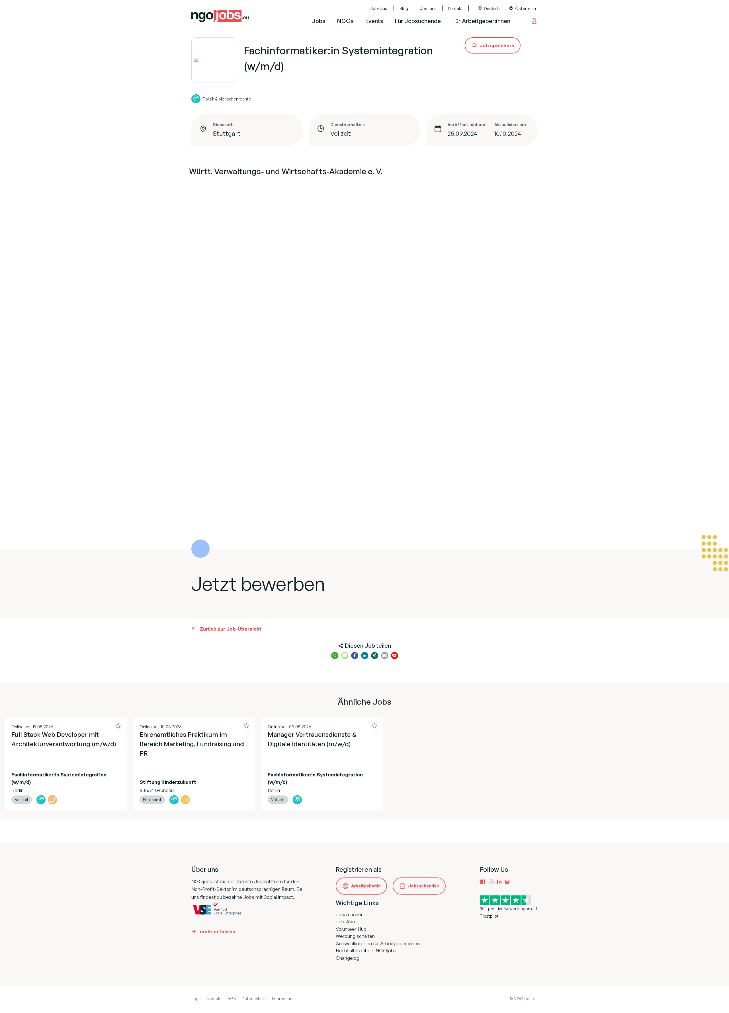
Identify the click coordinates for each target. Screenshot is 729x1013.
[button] (334, 655)
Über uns (428, 8)
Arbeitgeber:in (366, 885)
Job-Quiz (379, 8)
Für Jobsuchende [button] (418, 20)
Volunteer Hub (351, 929)
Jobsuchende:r (423, 885)
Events (374, 20)
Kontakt (455, 8)
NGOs (345, 20)
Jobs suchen (350, 914)
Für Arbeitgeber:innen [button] (481, 20)
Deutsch (492, 8)
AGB (232, 998)
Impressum (283, 998)
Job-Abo (345, 921)
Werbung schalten (355, 936)
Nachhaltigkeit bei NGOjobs (366, 950)
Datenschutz (254, 998)
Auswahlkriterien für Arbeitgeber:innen (378, 943)
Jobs (318, 20)
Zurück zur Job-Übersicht (231, 629)
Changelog (347, 958)
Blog (404, 8)
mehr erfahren (217, 931)
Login (196, 998)
